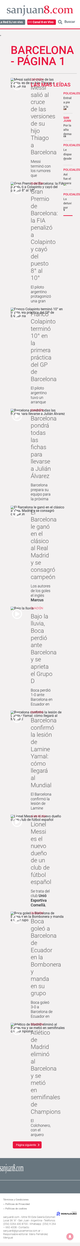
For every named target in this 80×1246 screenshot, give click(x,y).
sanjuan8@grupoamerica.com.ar (21, 1230)
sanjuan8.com (11, 1217)
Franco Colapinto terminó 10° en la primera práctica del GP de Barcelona (44, 346)
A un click (38, 816)
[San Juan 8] (11, 1173)
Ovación (37, 79)
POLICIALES (71, 93)
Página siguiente (26, 1144)
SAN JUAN (67, 119)
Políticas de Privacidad (17, 1204)
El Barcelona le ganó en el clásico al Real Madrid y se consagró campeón (44, 545)
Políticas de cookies (16, 1208)
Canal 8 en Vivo (43, 22)
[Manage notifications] (70, 1236)
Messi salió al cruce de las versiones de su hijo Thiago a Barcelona (44, 120)
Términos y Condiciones (16, 1199)
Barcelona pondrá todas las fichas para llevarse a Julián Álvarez (44, 447)
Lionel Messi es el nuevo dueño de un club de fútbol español (41, 853)
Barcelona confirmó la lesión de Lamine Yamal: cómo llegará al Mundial (44, 753)
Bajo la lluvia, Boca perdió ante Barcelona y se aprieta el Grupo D (44, 649)
